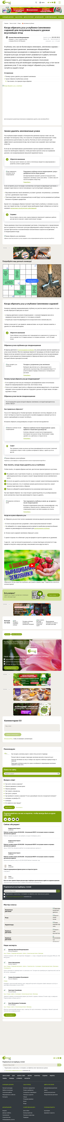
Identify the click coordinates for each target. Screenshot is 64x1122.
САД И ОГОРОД (18, 17)
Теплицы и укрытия (28, 1094)
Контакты (27, 1078)
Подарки (44, 1075)
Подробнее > (27, 182)
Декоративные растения (50, 1088)
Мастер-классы (10, 904)
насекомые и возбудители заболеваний (23, 208)
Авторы (30, 1075)
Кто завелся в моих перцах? (13, 803)
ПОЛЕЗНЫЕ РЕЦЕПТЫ (49, 1107)
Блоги (24, 1101)
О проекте (19, 1078)
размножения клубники (42, 528)
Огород (8, 953)
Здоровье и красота (49, 1112)
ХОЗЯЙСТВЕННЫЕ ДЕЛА (51, 17)
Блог (13, 1075)
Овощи (25, 1097)
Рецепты (52, 1075)
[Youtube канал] (52, 2)
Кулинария (38, 966)
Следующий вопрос (10, 668)
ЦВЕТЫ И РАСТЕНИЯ (29, 17)
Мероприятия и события (8, 1094)
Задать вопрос (52, 595)
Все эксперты (9, 1015)
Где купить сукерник (11, 793)
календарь (8, 800)
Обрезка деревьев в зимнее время (15, 786)
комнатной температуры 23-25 (16, 662)
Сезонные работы (7, 1092)
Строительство (30, 966)
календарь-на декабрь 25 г (12, 798)
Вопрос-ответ (9, 780)
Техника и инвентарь (28, 1115)
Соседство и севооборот (29, 1092)
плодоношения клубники (26, 350)
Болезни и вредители (29, 1088)
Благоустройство (27, 1112)
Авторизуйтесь (8, 738)
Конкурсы (37, 1075)
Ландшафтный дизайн (16, 953)
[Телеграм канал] (48, 2)
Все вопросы (19, 807)
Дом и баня (26, 1110)
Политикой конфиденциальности (15, 896)
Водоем (4, 1110)
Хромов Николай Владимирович (19, 37)
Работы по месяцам (7, 1090)
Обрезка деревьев (10, 788)
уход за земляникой (16, 634)
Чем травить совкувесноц (12, 791)
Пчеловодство (7, 968)
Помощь (11, 1078)
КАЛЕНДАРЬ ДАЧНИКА (8, 17)
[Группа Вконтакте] (50, 2)
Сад (5, 953)
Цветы (24, 953)
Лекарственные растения (51, 1094)
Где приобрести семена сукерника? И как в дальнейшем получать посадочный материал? (30, 796)
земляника (7, 634)
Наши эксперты (10, 945)
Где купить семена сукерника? (14, 784)
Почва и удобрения (28, 1090)
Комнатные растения (32, 953)
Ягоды (24, 1103)
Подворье (25, 1117)
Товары (4, 1078)
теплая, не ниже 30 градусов (15, 664)
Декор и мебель (6, 1112)
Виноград (40, 953)
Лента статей (6, 1075)
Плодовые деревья (28, 1099)
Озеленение (5, 1115)
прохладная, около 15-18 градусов (17, 659)
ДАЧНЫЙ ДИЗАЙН (39, 17)
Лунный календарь (7, 1088)
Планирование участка (8, 1119)
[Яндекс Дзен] (55, 2)
